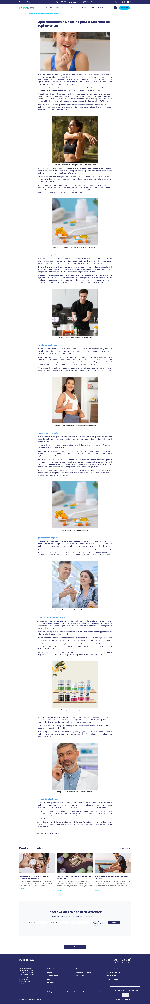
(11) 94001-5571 (75, 2)
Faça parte (80, 976)
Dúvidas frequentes (83, 972)
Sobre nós (51, 969)
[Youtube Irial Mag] (128, 960)
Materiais (50, 983)
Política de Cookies (111, 979)
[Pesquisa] (115, 7)
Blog (25, 13)
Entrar (125, 8)
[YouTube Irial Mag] (130, 2)
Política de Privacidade (113, 969)
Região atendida (111, 976)
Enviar (114, 923)
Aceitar (126, 995)
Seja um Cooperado (75, 947)
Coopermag (30, 2)
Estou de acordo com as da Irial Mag (99, 923)
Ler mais (21, 888)
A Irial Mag (49, 8)
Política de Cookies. (133, 990)
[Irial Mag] (26, 7)
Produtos (60, 8)
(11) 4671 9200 (62, 2)
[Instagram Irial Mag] (125, 2)
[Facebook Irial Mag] (122, 2)
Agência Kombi (127, 999)
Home (20, 13)
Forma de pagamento (112, 972)
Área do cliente (53, 976)
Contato (79, 969)
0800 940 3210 (88, 2)
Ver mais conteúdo (124, 848)
